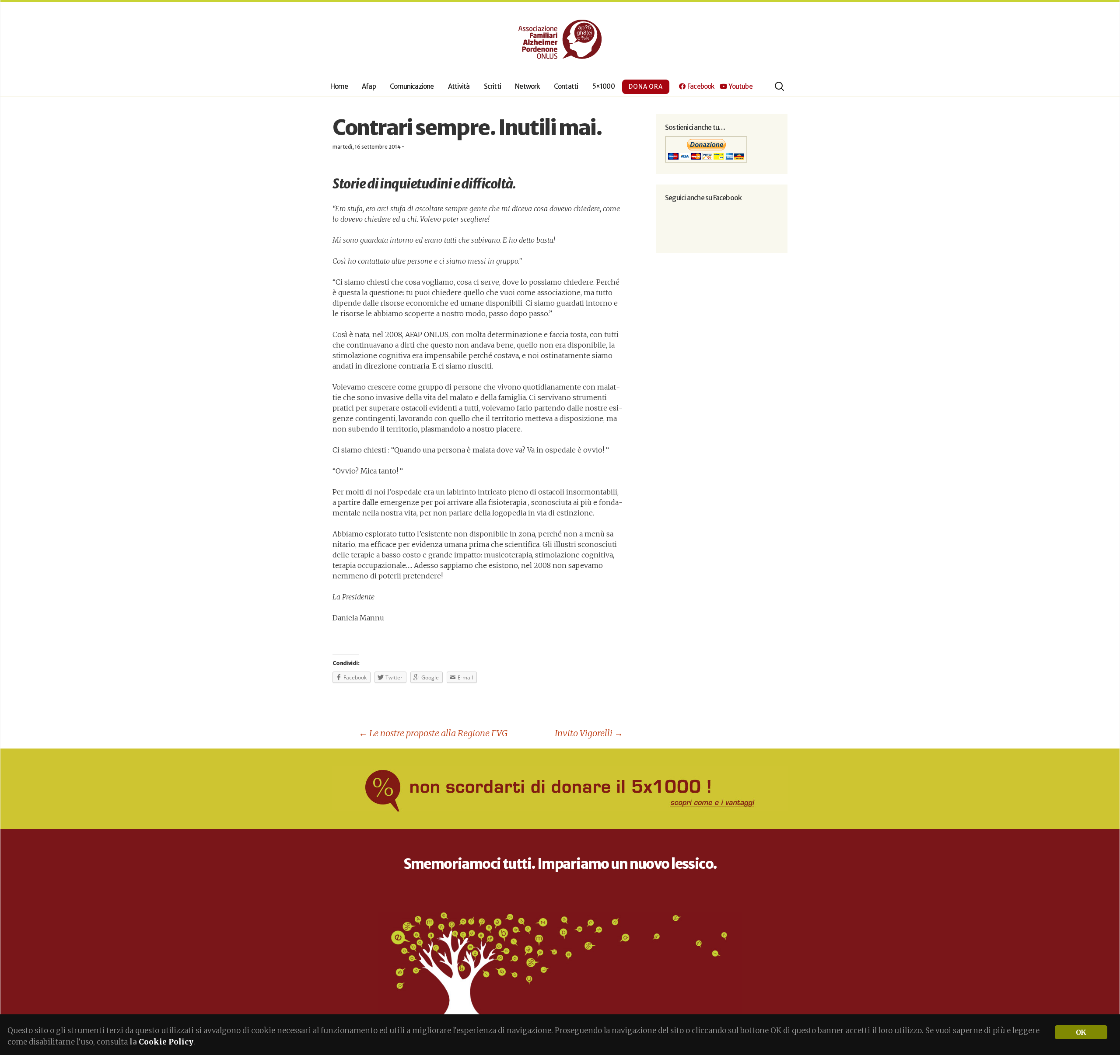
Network (527, 86)
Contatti (566, 86)
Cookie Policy (166, 1042)
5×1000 (603, 86)
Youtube (739, 86)
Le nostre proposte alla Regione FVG (433, 733)
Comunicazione (412, 86)
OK (1081, 1032)
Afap (369, 86)
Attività (459, 86)
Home (339, 86)
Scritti (492, 86)
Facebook (700, 86)
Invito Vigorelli (589, 733)
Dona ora (646, 87)
